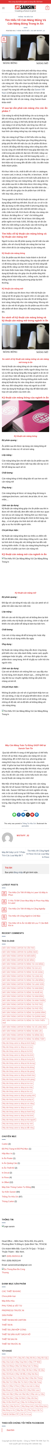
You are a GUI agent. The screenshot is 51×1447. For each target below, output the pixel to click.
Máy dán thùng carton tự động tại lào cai (17, 1091)
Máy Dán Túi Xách (20, 1382)
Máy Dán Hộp (23, 1378)
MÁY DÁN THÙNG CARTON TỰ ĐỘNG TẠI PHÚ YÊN (22, 1008)
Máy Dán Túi (7, 1382)
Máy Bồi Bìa (31, 1358)
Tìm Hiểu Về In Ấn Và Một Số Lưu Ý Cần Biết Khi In (28, 924)
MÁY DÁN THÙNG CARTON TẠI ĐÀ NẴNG (18, 960)
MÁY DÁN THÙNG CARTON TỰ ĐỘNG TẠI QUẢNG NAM (24, 1016)
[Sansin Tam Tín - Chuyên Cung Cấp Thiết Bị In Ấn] (25, 8)
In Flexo (5, 1177)
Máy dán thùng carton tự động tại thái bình (18, 1115)
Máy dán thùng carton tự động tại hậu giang (18, 1071)
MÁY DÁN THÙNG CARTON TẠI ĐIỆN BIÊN (19, 956)
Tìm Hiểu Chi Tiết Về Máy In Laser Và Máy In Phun (28, 893)
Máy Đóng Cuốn (27, 1406)
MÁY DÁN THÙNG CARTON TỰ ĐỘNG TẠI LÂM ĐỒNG (23, 980)
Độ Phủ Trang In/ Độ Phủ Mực (15, 1149)
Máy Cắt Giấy (39, 1370)
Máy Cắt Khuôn (8, 1374)
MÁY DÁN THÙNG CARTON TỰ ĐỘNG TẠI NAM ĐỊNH (23, 988)
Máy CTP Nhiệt (34, 1362)
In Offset (5, 1182)
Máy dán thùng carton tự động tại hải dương (18, 1063)
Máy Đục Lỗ (21, 1410)
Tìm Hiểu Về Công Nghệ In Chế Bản (24, 916)
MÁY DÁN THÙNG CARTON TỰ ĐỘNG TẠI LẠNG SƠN (23, 984)
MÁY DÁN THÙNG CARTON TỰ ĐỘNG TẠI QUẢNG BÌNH (24, 1012)
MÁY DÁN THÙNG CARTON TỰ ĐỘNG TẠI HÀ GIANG (23, 972)
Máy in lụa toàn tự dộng (30, 1386)
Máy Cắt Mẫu (21, 1374)
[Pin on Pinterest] (32, 815)
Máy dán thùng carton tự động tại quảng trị (18, 1099)
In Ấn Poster (7, 1158)
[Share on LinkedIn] (37, 815)
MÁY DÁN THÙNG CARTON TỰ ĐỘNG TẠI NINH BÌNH (23, 996)
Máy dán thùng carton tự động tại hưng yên (18, 1059)
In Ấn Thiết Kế (8, 1168)
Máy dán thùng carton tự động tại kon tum (18, 1083)
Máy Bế (21, 1358)
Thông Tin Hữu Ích (25, 16)
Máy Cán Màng (8, 1366)
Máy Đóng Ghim (41, 1406)
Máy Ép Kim (15, 1406)
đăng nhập (18, 872)
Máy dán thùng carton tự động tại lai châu (18, 1087)
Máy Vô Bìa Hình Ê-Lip (11, 1402)
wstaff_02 (41, 30)
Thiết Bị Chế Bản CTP (11, 1414)
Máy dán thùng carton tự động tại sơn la (17, 1107)
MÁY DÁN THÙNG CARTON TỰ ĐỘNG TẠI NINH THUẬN (24, 1000)
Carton (5, 1144)
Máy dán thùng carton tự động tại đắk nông (18, 1128)
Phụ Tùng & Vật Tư (35, 1410)
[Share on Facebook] (19, 815)
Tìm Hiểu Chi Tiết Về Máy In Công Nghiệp (26, 909)
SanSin (10, 1430)
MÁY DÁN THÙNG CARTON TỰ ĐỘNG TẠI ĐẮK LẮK (22, 1031)
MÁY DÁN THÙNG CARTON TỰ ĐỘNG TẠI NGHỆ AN (22, 992)
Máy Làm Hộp (8, 1394)
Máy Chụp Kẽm (21, 1362)
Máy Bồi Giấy (43, 1358)
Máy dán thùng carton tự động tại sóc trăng (18, 1103)
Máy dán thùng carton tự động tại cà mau (17, 1047)
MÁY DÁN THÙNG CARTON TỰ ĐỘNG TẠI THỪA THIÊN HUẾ (24, 1021)
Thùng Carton (8, 1201)
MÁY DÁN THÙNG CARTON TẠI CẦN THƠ (18, 948)
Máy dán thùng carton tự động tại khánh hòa (18, 1075)
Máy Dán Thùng (36, 1378)
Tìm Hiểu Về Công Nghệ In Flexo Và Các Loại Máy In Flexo (37, 854)
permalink (25, 826)
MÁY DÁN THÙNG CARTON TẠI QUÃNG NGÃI (20, 952)
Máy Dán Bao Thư (9, 1378)
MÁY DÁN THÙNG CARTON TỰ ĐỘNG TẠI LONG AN (22, 976)
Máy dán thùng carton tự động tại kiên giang (18, 1079)
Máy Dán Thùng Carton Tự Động (16, 1187)
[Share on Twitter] (23, 815)
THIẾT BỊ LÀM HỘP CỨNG (14, 1330)
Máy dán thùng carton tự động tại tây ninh (18, 1124)
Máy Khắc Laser (34, 1390)
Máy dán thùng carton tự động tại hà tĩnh (17, 1051)
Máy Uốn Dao (32, 1398)
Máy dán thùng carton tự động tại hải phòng (18, 1067)
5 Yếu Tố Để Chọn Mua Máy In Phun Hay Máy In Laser (28, 902)
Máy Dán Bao (33, 1374)
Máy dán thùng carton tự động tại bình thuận (19, 1043)
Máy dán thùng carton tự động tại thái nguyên (19, 1120)
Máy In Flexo (14, 1386)
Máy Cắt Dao (27, 1370)
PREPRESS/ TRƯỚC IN (13, 1310)
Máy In (5, 1386)
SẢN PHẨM (7, 1315)
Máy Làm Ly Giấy (37, 1394)
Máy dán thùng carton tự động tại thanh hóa (18, 1112)
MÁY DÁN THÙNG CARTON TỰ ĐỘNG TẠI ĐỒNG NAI (23, 1035)
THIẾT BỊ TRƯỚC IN (11, 1344)
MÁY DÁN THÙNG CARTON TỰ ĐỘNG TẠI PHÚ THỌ (22, 1004)
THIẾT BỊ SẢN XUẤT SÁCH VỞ (16, 1334)
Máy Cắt (17, 1370)
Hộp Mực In (7, 1153)
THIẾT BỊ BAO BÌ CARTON (14, 1320)
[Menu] (3, 8)
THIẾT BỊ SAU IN (9, 1339)
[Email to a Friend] (28, 815)
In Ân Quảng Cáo (9, 1163)
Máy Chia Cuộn (8, 1362)
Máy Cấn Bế (7, 1370)
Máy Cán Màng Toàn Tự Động (27, 1366)
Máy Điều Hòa (8, 1301)
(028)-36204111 (14, 1256)
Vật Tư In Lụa (26, 1414)
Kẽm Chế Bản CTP (9, 1358)
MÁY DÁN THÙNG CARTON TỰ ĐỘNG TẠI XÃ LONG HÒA (24, 1027)
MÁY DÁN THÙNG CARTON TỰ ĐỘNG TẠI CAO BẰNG (23, 964)
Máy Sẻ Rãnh (20, 1398)
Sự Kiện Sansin (9, 1192)
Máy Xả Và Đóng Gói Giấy (31, 1402)
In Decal (5, 1173)
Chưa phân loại (9, 1296)
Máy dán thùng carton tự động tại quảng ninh (19, 1095)
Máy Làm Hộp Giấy (22, 1394)
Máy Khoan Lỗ (8, 1390)
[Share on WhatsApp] (14, 815)
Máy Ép (5, 1406)
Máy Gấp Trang (35, 1382)
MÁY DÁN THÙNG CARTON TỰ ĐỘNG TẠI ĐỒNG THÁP (23, 1039)
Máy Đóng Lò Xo (9, 1410)
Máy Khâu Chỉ (20, 1390)
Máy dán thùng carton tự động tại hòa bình (18, 1055)
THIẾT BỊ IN (7, 1325)
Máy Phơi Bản (8, 1398)
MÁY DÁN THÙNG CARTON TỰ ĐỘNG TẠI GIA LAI (22, 968)
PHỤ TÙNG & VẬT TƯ (12, 1306)
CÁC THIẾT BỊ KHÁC (11, 1291)
